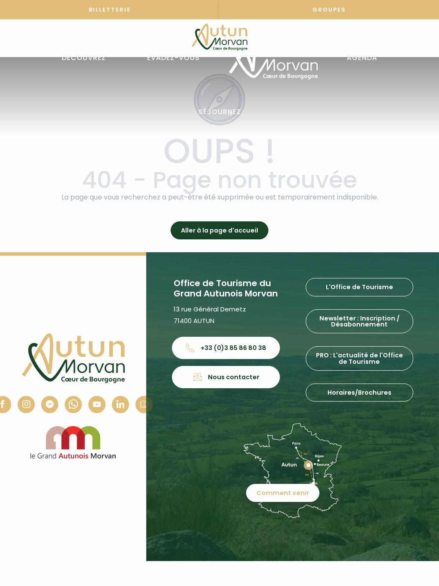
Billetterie (110, 10)
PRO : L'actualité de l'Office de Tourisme (359, 358)
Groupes (329, 10)
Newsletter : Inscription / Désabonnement (359, 321)
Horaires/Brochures (359, 392)
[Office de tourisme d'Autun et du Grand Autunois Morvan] (273, 57)
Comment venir (282, 493)
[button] (83, 58)
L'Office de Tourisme (359, 287)
